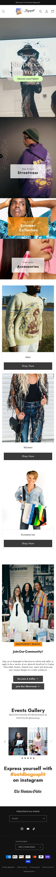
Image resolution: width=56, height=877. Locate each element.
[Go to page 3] (28, 758)
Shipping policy (29, 871)
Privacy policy (35, 867)
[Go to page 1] (22, 758)
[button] (3, 11)
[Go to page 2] (25, 758)
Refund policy (22, 867)
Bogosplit (11, 867)
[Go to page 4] (31, 758)
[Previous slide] (5, 741)
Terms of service (48, 867)
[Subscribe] (43, 818)
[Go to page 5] (33, 758)
